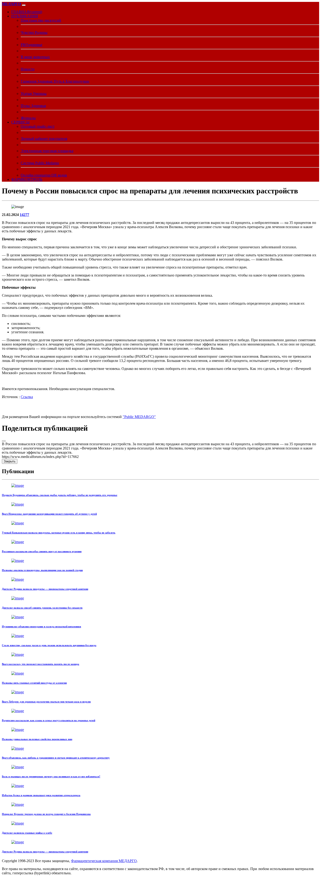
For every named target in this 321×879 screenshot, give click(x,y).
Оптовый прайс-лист (38, 126)
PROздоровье (31, 45)
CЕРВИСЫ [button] (20, 122)
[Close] (4, 441)
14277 (24, 215)
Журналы (28, 118)
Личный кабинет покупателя (44, 139)
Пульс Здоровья (33, 106)
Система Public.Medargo (40, 163)
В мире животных (35, 57)
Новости (28, 69)
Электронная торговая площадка (47, 151)
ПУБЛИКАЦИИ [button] (24, 16)
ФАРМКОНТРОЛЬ (26, 179)
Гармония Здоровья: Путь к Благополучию (55, 81)
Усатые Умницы (34, 94)
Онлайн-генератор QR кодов (44, 175)
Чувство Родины (34, 33)
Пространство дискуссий (41, 20)
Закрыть (10, 461)
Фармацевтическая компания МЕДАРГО (104, 861)
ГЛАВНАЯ (26, 12)
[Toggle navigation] (24, 5)
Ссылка (27, 397)
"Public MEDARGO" (139, 417)
